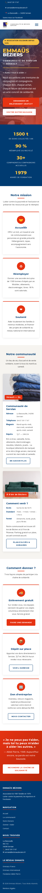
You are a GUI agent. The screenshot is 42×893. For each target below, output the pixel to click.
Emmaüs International (11, 870)
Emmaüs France (9, 866)
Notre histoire (8, 821)
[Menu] (36, 24)
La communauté (9, 817)
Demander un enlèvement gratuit (21, 102)
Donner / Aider (8, 824)
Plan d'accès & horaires (21, 543)
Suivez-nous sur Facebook (13, 17)
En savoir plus (18, 461)
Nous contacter (21, 716)
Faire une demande (21, 622)
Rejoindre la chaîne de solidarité (21, 769)
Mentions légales (9, 888)
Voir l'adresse (21, 668)
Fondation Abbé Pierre (11, 874)
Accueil (5, 813)
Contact (6, 828)
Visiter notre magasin (19, 112)
